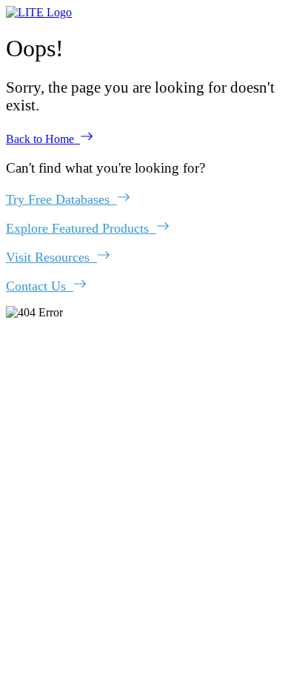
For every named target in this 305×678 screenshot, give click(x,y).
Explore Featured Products (81, 228)
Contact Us (39, 286)
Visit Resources (51, 257)
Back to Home (43, 139)
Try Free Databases (61, 199)
